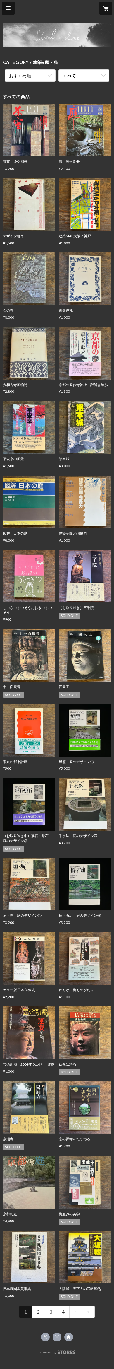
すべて (69, 75)
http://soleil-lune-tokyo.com (68, 1337)
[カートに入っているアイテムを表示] (105, 8)
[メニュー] (8, 8)
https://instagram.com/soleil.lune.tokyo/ (57, 1337)
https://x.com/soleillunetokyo (45, 1337)
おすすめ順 (20, 75)
